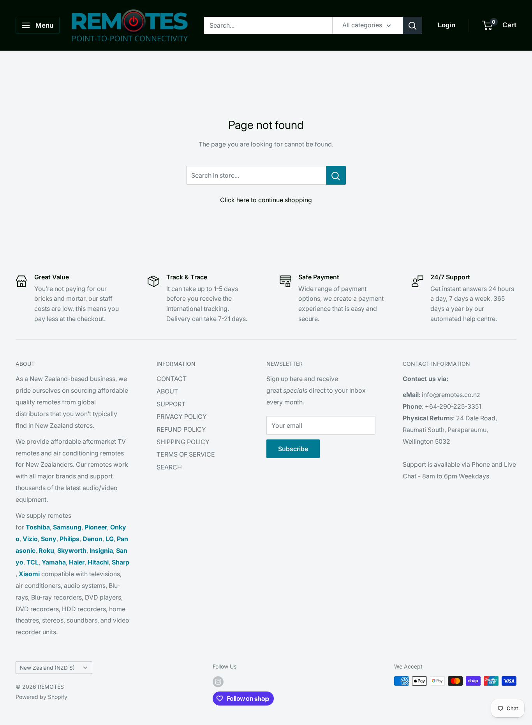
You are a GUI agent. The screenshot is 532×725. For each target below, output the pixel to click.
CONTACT (172, 379)
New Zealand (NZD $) (47, 668)
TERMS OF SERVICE (186, 454)
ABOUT (167, 391)
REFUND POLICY (181, 429)
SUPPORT (171, 404)
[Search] (412, 25)
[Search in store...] (336, 175)
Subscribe (293, 449)
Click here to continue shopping (266, 200)
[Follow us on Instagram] (218, 681)
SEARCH (169, 467)
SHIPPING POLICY (183, 442)
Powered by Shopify (41, 696)
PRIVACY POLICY (182, 416)
